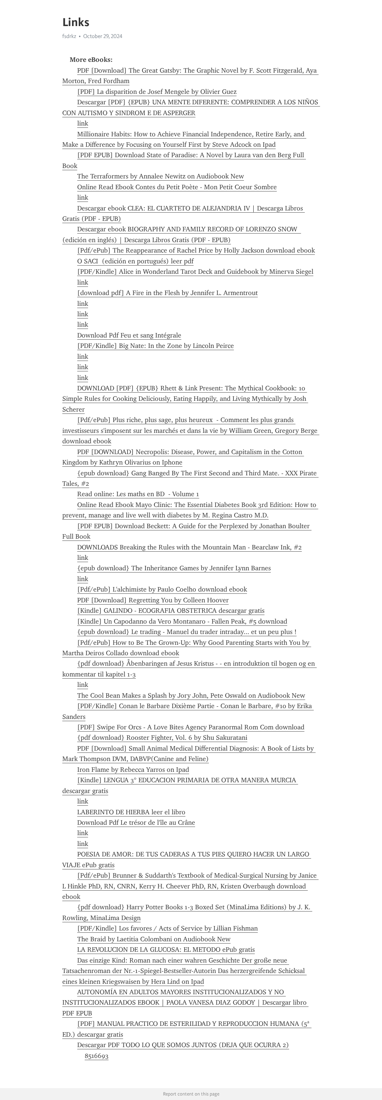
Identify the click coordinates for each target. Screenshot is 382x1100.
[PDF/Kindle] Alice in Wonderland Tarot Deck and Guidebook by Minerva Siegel (195, 271)
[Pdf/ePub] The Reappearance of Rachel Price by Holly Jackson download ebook (196, 250)
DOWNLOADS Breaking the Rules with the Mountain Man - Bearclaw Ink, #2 (189, 547)
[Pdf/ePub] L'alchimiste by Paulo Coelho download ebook (162, 589)
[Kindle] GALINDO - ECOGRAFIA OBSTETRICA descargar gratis (170, 610)
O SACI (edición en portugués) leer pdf (135, 261)
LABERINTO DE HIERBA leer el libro (131, 812)
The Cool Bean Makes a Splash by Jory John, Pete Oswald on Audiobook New (191, 695)
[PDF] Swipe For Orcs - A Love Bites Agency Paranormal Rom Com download (190, 727)
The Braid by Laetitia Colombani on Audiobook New (154, 939)
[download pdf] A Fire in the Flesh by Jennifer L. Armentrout (167, 293)
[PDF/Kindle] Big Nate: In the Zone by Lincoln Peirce (155, 346)
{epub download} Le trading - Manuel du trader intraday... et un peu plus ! (187, 632)
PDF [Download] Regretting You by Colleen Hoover (153, 600)
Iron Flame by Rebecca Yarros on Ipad (133, 769)
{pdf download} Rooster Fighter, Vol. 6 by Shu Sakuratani (162, 737)
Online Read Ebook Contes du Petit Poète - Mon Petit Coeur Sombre (177, 187)
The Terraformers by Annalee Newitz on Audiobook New (160, 176)
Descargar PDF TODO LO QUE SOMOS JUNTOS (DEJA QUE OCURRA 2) (183, 1045)
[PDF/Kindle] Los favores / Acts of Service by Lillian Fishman (167, 928)
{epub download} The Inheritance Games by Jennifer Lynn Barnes (174, 568)
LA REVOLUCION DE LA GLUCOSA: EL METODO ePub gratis (166, 949)
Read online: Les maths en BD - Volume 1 (138, 494)
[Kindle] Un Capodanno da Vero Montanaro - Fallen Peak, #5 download (182, 621)
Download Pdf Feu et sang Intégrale (129, 335)
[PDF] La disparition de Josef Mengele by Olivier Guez (157, 92)
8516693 (97, 1056)
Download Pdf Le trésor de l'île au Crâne (136, 822)
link (82, 123)
